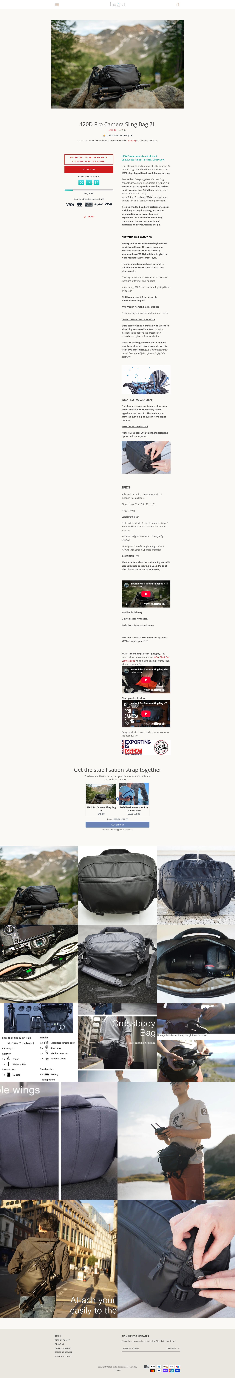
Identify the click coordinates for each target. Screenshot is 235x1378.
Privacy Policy (62, 1348)
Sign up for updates (135, 1336)
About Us (59, 1344)
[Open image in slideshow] (117, 64)
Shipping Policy (63, 1356)
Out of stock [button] (117, 824)
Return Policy (62, 1340)
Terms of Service (63, 1352)
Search (58, 1336)
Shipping (132, 140)
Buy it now (89, 169)
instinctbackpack (119, 1367)
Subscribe (172, 1348)
